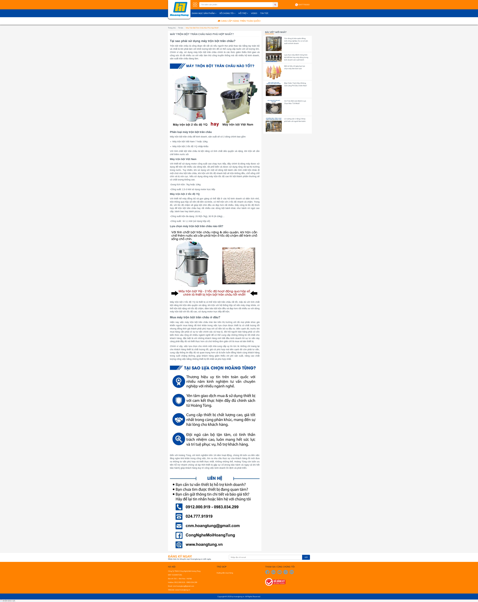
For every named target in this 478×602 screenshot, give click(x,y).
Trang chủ (172, 28)
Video (254, 13)
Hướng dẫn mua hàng (225, 573)
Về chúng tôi (226, 13)
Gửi (306, 557)
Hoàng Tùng (185, 455)
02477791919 (303, 4)
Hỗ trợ (242, 13)
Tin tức (264, 13)
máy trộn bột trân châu (217, 41)
